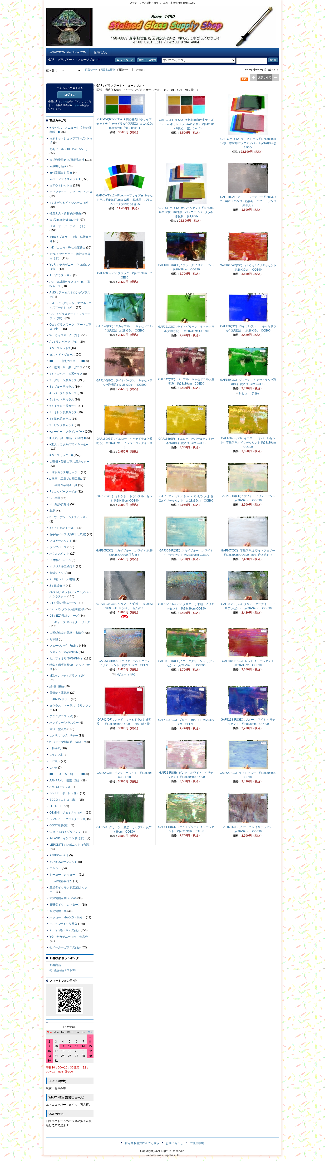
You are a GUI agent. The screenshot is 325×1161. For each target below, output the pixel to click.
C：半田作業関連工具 (63, 485)
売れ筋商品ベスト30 (62, 970)
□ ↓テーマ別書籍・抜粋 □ (67, 742)
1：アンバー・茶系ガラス (66, 374)
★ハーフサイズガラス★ (65, 179)
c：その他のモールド (63, 528)
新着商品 (55, 965)
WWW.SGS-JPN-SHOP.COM (68, 52)
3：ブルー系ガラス (61, 386)
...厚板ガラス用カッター (64, 472)
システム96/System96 (63, 652)
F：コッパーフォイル (63, 491)
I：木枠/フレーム (60, 560)
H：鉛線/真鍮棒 (59, 504)
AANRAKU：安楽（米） (65, 780)
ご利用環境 (197, 1143)
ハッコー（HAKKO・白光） (67, 917)
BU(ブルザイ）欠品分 (63, 924)
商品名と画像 (108, 69)
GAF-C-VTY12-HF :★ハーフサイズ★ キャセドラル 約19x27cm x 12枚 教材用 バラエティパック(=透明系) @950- (124, 200)
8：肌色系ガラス (60, 418)
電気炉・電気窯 (59, 692)
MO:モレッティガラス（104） (68, 675)
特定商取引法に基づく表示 (142, 1143)
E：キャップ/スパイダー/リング (69, 622)
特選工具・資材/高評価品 (65, 213)
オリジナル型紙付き (62, 566)
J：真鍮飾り (57, 585)
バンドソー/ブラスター (64, 722)
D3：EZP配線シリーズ (64, 615)
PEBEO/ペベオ (59, 855)
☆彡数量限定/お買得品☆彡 (66, 159)
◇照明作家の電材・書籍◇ (66, 632)
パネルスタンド (59, 553)
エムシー (55, 868)
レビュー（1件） (250, 393)
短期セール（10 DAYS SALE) (68, 149)
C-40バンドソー (59, 699)
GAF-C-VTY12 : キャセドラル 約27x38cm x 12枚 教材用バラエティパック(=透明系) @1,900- (248, 143)
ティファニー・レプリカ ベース (70, 192)
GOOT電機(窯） (59, 825)
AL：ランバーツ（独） (64, 341)
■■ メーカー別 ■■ (67, 774)
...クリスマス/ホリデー (63, 735)
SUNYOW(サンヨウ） (63, 861)
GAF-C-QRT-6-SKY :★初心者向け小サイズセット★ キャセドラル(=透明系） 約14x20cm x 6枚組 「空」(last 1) (186, 124)
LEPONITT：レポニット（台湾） (70, 844)
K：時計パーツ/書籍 (62, 579)
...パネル (54, 761)
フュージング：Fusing (63, 645)
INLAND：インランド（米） (67, 838)
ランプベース (58, 547)
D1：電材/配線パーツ (63, 603)
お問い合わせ (174, 1143)
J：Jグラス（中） (60, 275)
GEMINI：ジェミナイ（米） (67, 812)
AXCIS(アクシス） (61, 787)
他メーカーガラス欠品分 (65, 947)
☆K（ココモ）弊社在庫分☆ (67, 247)
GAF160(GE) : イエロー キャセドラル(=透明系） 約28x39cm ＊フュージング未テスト (124, 443)
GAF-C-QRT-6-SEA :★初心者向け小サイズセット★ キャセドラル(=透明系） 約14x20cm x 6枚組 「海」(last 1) (124, 124)
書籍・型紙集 (58, 729)
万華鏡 (53, 639)
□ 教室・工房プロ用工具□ (65, 478)
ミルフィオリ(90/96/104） (66, 658)
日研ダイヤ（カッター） (65, 904)
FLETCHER (57, 806)
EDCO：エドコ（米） (63, 799)
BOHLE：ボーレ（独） (64, 793)
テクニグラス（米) (61, 716)
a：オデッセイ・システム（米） (70, 202)
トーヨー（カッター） (63, 874)
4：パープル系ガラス (63, 393)
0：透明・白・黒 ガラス (66, 367)
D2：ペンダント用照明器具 (67, 609)
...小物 (53, 767)
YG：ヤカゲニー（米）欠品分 (68, 936)
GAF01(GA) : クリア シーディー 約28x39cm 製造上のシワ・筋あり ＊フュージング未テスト (248, 201)
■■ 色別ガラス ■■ (67, 361)
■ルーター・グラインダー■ (66, 431)
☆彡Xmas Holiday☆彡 (64, 219)
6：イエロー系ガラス (63, 406)
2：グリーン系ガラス (63, 380)
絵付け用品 (56, 686)
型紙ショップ (58, 573)
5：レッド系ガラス (61, 399)
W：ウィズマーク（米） (65, 335)
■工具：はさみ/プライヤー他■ (68, 444)
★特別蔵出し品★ (60, 172)
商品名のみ (91, 69)
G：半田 (54, 498)
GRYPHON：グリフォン (65, 832)
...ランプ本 (56, 754)
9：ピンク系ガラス (61, 425)
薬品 (52, 510)
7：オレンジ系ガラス (63, 412)
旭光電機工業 (58, 911)
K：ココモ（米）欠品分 (64, 930)
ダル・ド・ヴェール (62, 354)
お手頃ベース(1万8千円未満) (67, 534)
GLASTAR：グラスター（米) (67, 819)
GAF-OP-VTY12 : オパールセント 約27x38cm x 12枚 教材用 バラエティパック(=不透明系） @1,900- (186, 212)
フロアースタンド (60, 540)
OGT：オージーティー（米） (68, 226)
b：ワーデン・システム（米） (68, 517)
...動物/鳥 (55, 748)
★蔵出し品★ (58, 166)
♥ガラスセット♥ (59, 348)
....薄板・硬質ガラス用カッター (69, 461)
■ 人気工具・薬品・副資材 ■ (67, 438)
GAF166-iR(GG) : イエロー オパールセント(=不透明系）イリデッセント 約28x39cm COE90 (248, 443)
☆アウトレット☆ (60, 185)
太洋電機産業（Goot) (63, 898)
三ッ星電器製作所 (60, 881)
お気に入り (101, 52)
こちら (63, 101)
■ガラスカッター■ (61, 455)
